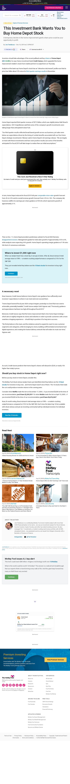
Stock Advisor (49, 681)
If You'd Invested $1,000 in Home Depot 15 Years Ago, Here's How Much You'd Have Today (51, 456)
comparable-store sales (46, 195)
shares (47, 58)
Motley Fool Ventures (33, 722)
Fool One (48, 691)
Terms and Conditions (28, 737)
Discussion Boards (47, 704)
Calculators (45, 706)
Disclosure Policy (29, 735)
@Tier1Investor (31, 537)
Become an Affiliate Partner (35, 727)
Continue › (11, 273)
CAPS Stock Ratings (47, 701)
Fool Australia (31, 701)
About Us (30, 678)
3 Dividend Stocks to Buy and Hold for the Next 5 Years (51, 506)
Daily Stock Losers (62, 18)
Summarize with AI (37, 49)
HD (4, 61)
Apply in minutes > (35, 186)
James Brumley (49, 503)
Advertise (30, 691)
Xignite (15, 690)
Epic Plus (48, 686)
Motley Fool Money (51, 694)
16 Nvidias (53, 562)
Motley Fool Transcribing (52, 478)
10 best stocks (40, 265)
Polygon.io (21, 690)
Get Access (19, 625)
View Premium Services (55, 660)
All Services (49, 678)
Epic (47, 683)
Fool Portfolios (50, 688)
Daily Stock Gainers (60, 16)
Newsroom (31, 686)
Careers (30, 681)
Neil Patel (13, 503)
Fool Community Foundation (35, 724)
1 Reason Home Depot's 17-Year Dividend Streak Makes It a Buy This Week (17, 481)
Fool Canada (31, 704)
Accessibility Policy (41, 735)
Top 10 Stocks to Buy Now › (53, 7)
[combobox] (12, 15)
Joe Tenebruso (10, 44)
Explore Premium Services (20, 23)
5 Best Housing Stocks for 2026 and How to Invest (18, 455)
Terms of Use (8, 735)
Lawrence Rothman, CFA (17, 478)
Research (30, 683)
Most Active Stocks (60, 13)
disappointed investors (10, 240)
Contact (30, 688)
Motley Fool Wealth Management (37, 719)
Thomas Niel (48, 453)
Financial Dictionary (47, 709)
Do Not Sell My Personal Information (46, 737)
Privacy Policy (18, 735)
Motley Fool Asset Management (36, 717)
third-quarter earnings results (36, 71)
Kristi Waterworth (16, 453)
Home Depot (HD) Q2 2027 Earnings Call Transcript (52, 481)
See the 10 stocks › (11, 415)
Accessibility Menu (35, 1)
